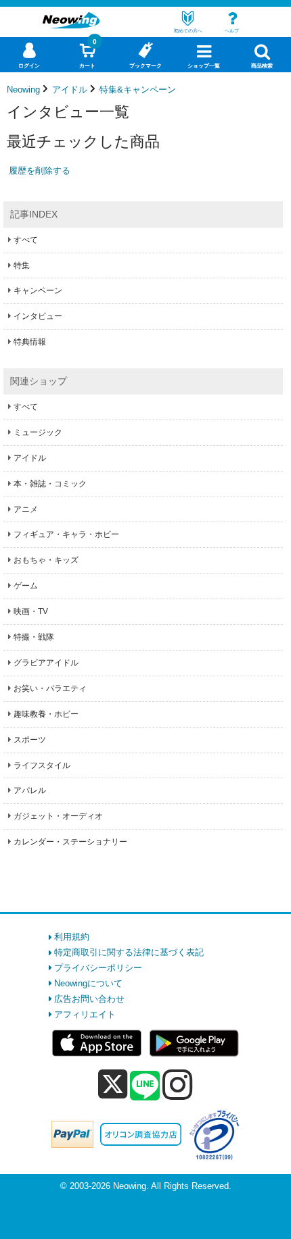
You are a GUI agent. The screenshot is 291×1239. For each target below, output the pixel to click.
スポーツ (30, 739)
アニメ (26, 509)
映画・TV (31, 611)
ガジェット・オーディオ (58, 816)
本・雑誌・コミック (50, 483)
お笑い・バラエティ (50, 688)
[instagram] (177, 1084)
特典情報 (30, 342)
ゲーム (26, 585)
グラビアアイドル (46, 662)
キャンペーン (38, 290)
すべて (26, 240)
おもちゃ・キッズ (46, 560)
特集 (22, 265)
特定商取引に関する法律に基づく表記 (129, 952)
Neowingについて (88, 983)
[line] (145, 1086)
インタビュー (38, 316)
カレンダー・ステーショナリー (70, 841)
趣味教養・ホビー (46, 714)
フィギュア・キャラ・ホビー (66, 534)
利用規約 (71, 937)
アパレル (30, 790)
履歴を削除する (39, 171)
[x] (112, 1084)
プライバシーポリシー (98, 968)
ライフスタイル (42, 765)
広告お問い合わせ (89, 999)
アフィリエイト (85, 1014)
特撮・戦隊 (34, 637)
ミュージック (38, 432)
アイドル (30, 458)
